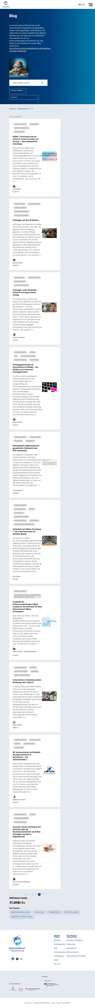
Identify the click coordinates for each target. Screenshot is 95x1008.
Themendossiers (60, 952)
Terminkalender (59, 944)
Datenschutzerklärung (42, 1003)
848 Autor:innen (18, 898)
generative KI (54, 912)
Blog (55, 948)
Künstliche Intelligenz (20, 912)
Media (56, 960)
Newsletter (66, 1003)
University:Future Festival (22, 917)
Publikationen (59, 956)
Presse (58, 1003)
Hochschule (39, 912)
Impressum (29, 1003)
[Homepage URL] (5, 4)
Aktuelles (57, 940)
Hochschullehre (71, 912)
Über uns (57, 964)
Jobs (53, 1003)
